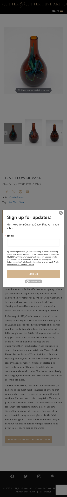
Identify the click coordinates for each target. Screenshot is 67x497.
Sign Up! (33, 274)
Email (10, 235)
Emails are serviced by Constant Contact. (33, 263)
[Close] (61, 213)
